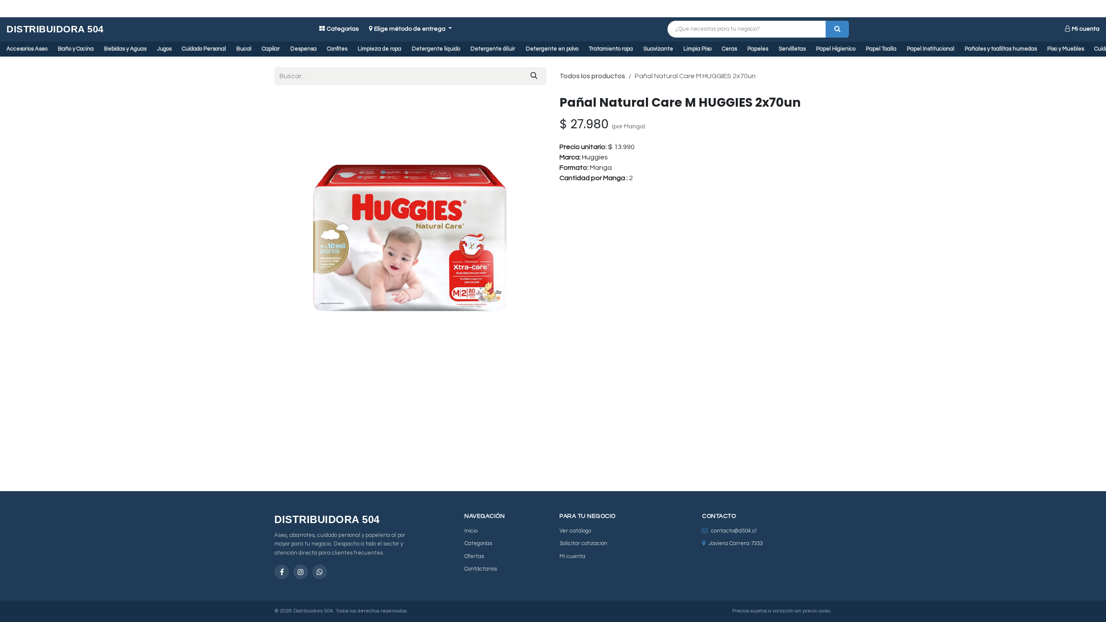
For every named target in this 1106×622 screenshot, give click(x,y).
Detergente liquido (436, 49)
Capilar (271, 49)
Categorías (343, 29)
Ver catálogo (575, 531)
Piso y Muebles (1065, 49)
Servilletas (792, 49)
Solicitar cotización (583, 543)
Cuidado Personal (204, 49)
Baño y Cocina (76, 49)
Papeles (757, 49)
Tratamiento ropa (611, 49)
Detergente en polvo (552, 49)
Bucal (243, 49)
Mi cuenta (1086, 29)
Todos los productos (592, 76)
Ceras (729, 49)
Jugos (164, 49)
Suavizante (658, 49)
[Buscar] (837, 29)
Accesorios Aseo (27, 49)
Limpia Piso (697, 49)
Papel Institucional (930, 49)
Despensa (303, 49)
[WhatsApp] (319, 572)
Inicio (470, 531)
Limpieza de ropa (379, 49)
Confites (337, 49)
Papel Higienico (835, 49)
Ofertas (474, 556)
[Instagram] (300, 572)
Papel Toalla (881, 49)
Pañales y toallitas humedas (1001, 49)
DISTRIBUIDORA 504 (55, 29)
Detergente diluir (492, 49)
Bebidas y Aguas (125, 49)
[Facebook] (281, 572)
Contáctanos (480, 569)
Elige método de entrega (410, 29)
